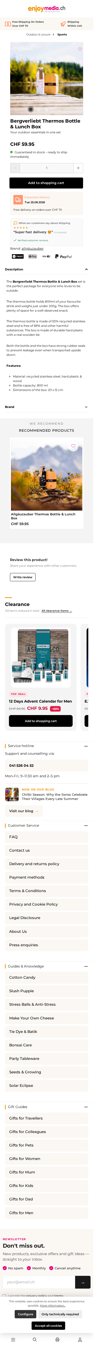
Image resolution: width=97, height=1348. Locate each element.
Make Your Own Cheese (31, 1018)
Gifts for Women (24, 1158)
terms (58, 1296)
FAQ (13, 837)
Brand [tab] (9, 407)
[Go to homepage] (47, 8)
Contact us (19, 850)
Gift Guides (17, 1107)
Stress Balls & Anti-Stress (32, 1004)
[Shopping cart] (57, 1340)
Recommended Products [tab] (46, 430)
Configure (25, 1314)
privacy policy (36, 1296)
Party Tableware (24, 1058)
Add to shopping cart (46, 183)
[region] (46, 78)
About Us (18, 931)
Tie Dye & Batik (23, 1031)
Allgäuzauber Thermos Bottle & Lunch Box (43, 516)
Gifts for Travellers (26, 1118)
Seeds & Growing (25, 1072)
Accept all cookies (48, 1326)
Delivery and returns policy (34, 864)
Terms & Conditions (27, 891)
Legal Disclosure (24, 918)
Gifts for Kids (21, 1185)
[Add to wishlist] (80, 48)
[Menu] (13, 1340)
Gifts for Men (21, 1213)
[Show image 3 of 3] (46, 109)
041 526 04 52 (21, 765)
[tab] (46, 269)
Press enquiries (23, 945)
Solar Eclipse (21, 1085)
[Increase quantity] (78, 168)
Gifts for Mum (22, 1172)
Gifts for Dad (21, 1199)
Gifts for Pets (21, 1145)
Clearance (17, 604)
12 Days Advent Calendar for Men (40, 701)
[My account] (80, 1340)
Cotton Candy (22, 977)
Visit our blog (21, 811)
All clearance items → (57, 610)
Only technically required (60, 1314)
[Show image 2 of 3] (39, 109)
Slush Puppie (21, 991)
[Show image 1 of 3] (31, 109)
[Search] (35, 1340)
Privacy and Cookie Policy (33, 904)
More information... (52, 1305)
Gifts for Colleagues (27, 1132)
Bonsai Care (20, 1045)
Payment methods (27, 877)
